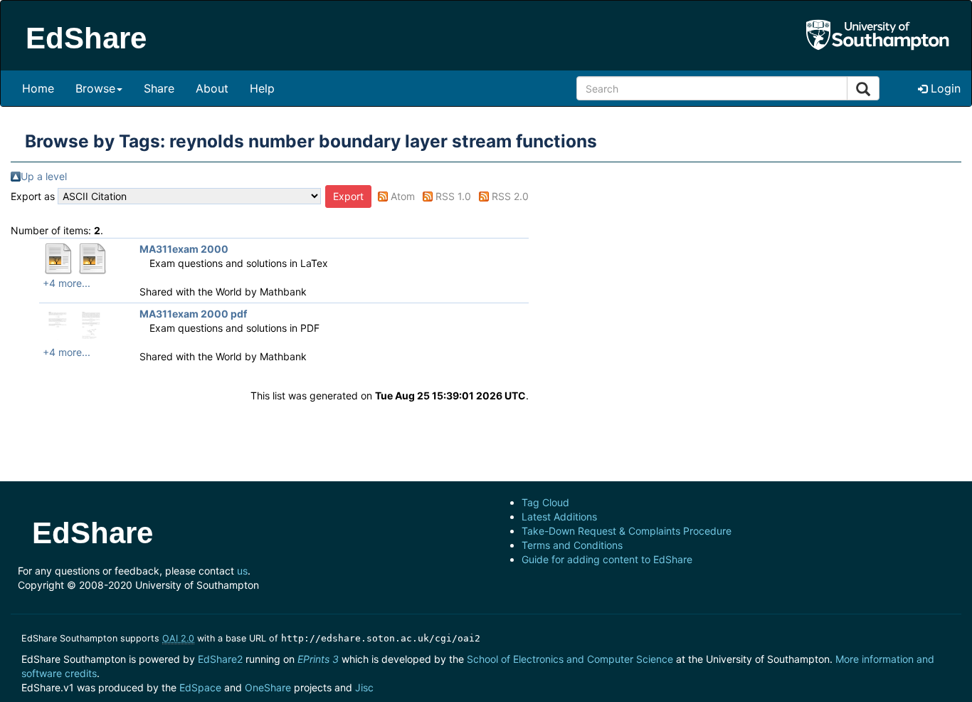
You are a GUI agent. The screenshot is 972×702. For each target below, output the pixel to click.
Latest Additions (559, 516)
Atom (403, 196)
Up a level (44, 176)
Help (262, 88)
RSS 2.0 (510, 196)
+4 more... (66, 283)
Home (38, 88)
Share (159, 88)
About (212, 88)
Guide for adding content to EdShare (607, 559)
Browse (95, 88)
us (242, 571)
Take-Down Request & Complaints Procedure (626, 531)
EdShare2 (220, 659)
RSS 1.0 (453, 196)
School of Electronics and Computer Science (570, 659)
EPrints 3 (318, 659)
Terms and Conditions (572, 545)
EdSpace (200, 687)
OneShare (268, 687)
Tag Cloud (545, 502)
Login (944, 88)
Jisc (364, 687)
